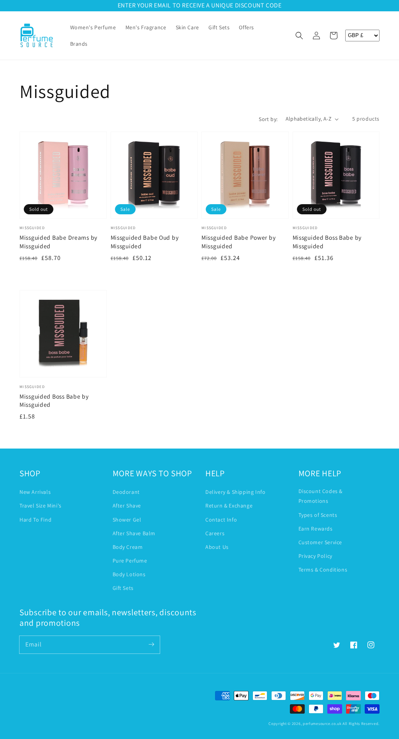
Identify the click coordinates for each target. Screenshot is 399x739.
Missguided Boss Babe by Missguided (327, 241)
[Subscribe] (151, 644)
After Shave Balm (134, 533)
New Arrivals (35, 491)
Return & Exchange (228, 505)
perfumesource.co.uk (322, 723)
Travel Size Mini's (40, 505)
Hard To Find (35, 519)
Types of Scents (317, 514)
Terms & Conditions (323, 569)
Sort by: (268, 119)
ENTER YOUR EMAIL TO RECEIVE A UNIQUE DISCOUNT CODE (200, 5)
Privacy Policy (315, 555)
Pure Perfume (130, 560)
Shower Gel (127, 519)
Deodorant (126, 491)
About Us (217, 546)
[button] (299, 35)
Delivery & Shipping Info (235, 491)
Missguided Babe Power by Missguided (238, 241)
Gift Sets (123, 587)
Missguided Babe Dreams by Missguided (58, 241)
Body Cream (128, 546)
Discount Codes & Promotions (320, 496)
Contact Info (221, 519)
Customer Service (320, 542)
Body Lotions (129, 574)
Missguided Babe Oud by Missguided (145, 241)
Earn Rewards (315, 528)
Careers (214, 533)
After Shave (127, 505)
